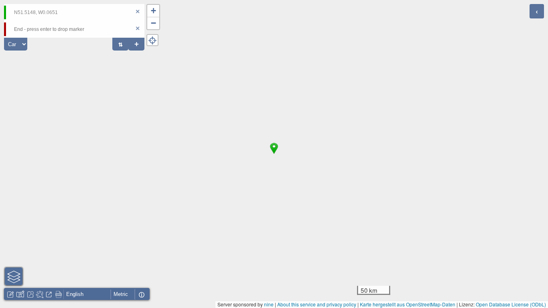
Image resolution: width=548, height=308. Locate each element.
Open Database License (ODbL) (511, 304)
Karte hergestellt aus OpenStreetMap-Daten (407, 304)
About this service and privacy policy (316, 304)
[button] (274, 154)
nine (269, 304)
